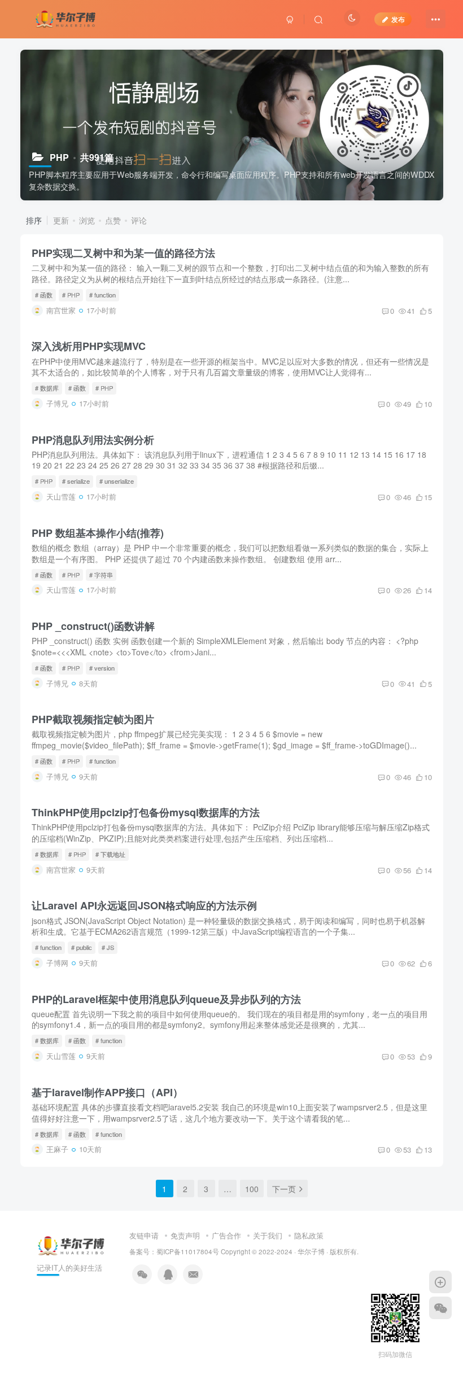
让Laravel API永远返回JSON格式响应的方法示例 (144, 905)
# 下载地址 (110, 854)
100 (252, 1188)
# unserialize (116, 480)
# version (102, 667)
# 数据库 (47, 387)
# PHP (71, 294)
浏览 (87, 220)
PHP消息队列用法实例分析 (93, 439)
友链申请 (144, 1235)
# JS (108, 947)
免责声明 (185, 1235)
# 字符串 (101, 574)
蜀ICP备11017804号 (187, 1251)
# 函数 (44, 294)
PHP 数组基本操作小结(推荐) (98, 533)
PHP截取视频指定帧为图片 (93, 719)
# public (81, 947)
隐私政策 (309, 1235)
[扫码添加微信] (440, 1308)
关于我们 (267, 1235)
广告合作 (226, 1235)
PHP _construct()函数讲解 (93, 626)
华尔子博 (311, 1251)
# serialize (76, 480)
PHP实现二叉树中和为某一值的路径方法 (123, 253)
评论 (139, 220)
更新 (61, 220)
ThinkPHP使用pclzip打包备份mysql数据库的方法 (146, 812)
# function (102, 294)
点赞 (113, 220)
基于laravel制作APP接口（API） (107, 1092)
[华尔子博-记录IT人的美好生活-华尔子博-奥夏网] (66, 17)
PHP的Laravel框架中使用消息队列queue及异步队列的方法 (166, 999)
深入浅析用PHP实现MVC (89, 346)
